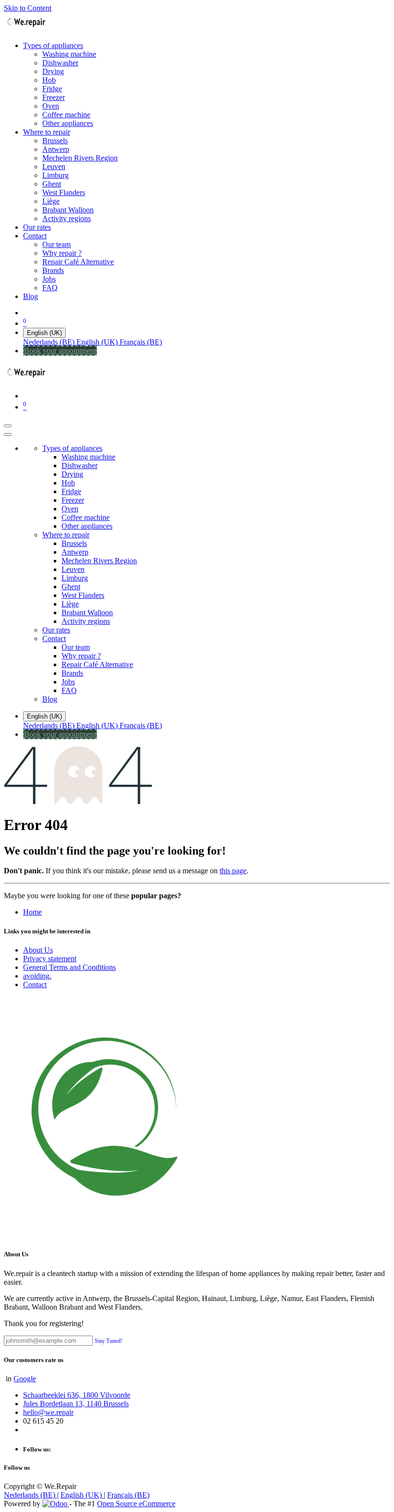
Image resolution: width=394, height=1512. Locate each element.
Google (24, 1379)
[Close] (8, 434)
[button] (109, 1340)
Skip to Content (27, 8)
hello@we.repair (48, 1412)
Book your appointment (60, 351)
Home (32, 912)
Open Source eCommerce (136, 1504)
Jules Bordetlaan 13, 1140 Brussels (76, 1404)
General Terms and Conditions (69, 967)
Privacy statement (49, 958)
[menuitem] (53, 45)
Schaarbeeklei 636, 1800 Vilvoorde (76, 1395)
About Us (38, 950)
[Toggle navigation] (8, 425)
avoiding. (37, 976)
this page (233, 871)
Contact (35, 984)
